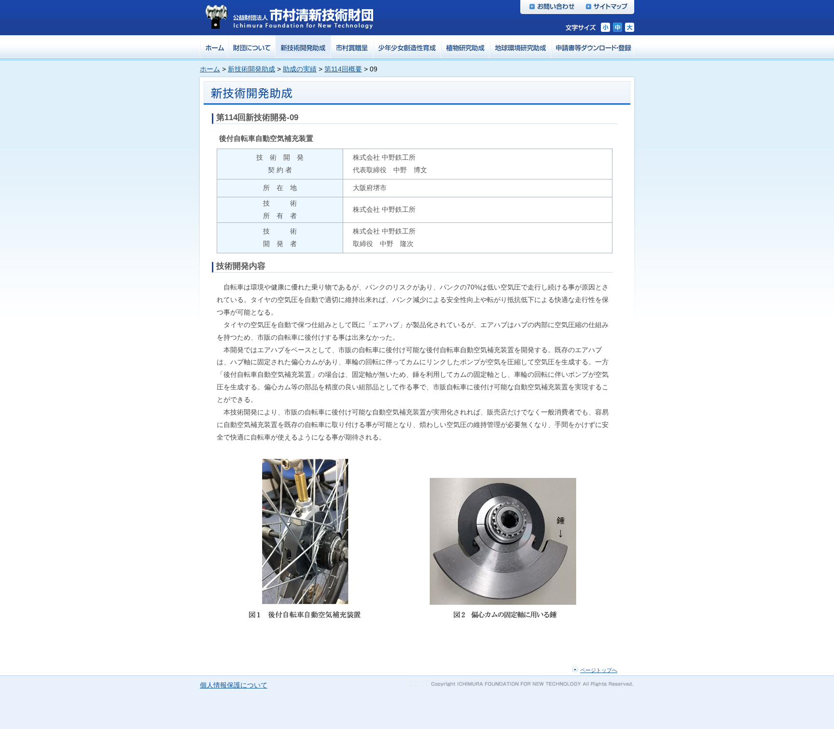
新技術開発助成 (251, 69)
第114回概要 (343, 69)
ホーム (210, 69)
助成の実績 (300, 69)
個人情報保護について (233, 685)
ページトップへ (598, 670)
